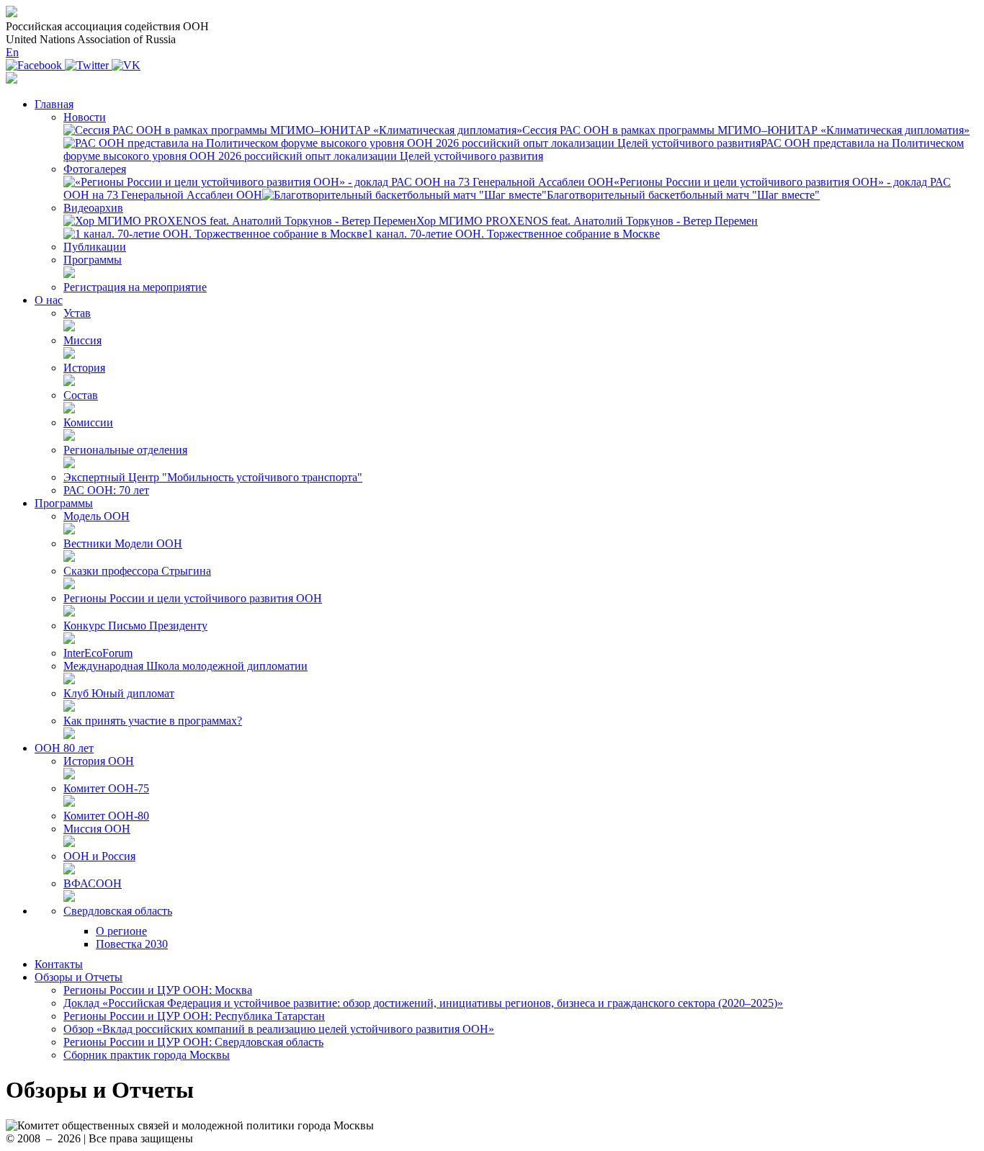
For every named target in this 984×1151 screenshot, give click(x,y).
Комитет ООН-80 (106, 816)
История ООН (98, 761)
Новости (84, 117)
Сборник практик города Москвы (146, 1055)
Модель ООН (96, 516)
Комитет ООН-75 (106, 788)
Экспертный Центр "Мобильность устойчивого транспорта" (212, 477)
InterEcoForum (98, 653)
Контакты (59, 964)
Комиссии (88, 422)
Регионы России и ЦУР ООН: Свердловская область (193, 1042)
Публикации (94, 247)
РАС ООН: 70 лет (106, 490)
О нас (49, 300)
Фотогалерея (94, 169)
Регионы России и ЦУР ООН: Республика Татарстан (194, 1016)
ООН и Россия (99, 856)
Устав (77, 313)
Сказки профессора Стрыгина (137, 571)
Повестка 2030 (132, 944)
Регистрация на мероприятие (135, 287)
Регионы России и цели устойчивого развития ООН (192, 598)
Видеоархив (93, 208)
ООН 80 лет (64, 748)
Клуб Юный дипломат (118, 693)
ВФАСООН (92, 883)
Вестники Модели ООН (122, 543)
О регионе (121, 931)
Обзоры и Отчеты (78, 977)
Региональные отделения (125, 450)
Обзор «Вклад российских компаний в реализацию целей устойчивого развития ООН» (278, 1029)
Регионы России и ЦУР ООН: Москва (157, 990)
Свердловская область (117, 911)
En (12, 52)
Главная (54, 104)
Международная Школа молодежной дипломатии (185, 666)
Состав (80, 395)
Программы (92, 260)
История (84, 368)
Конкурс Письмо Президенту (135, 625)
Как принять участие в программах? (152, 721)
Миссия (82, 340)
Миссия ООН (96, 829)
